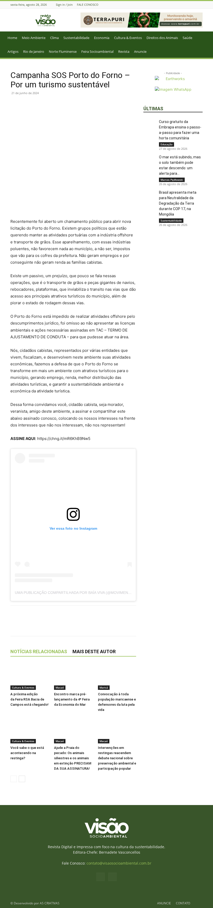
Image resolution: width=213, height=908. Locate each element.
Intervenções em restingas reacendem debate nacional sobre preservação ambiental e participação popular (117, 758)
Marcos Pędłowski (172, 179)
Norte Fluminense (63, 51)
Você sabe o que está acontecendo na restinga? (27, 753)
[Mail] (200, 4)
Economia (101, 37)
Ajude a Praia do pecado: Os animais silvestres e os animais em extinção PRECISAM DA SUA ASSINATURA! (72, 758)
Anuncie (140, 51)
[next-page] (22, 779)
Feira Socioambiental (97, 51)
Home (12, 37)
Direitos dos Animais (162, 37)
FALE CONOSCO (87, 5)
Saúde (187, 37)
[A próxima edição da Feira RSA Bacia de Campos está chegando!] (29, 677)
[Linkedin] (51, 105)
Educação (166, 144)
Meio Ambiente (33, 37)
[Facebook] (193, 4)
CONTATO (183, 903)
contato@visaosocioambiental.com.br (118, 863)
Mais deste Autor (94, 651)
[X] (27, 105)
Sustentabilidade (76, 37)
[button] (207, 37)
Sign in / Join (64, 5)
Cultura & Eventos (128, 37)
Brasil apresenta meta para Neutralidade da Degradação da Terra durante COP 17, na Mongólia (177, 203)
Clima (54, 37)
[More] (75, 105)
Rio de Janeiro (33, 51)
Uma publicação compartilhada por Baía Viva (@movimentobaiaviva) (82, 593)
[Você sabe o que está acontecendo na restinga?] (29, 730)
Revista (123, 51)
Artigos (13, 51)
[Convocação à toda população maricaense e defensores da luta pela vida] (117, 677)
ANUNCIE (164, 903)
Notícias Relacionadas (38, 651)
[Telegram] (63, 105)
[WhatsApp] (39, 105)
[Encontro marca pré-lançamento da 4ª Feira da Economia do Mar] (73, 677)
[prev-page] (13, 779)
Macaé (60, 687)
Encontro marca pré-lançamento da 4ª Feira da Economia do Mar (72, 699)
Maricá (103, 687)
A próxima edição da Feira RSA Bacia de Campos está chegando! (29, 699)
